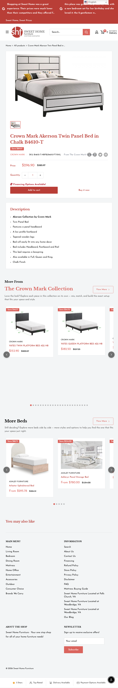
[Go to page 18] (72, 405)
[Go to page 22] (82, 405)
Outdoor (10, 584)
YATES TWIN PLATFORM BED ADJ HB (28, 346)
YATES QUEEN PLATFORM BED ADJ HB (81, 344)
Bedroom (10, 556)
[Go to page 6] (43, 405)
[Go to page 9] (50, 405)
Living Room (12, 551)
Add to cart (34, 190)
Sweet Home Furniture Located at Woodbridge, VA (81, 603)
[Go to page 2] (33, 405)
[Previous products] (6, 354)
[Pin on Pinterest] (95, 155)
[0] (102, 32)
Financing (69, 561)
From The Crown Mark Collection (80, 155)
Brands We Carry (14, 593)
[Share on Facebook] (89, 155)
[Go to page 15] (65, 405)
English (92, 2)
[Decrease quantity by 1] (25, 175)
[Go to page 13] (60, 405)
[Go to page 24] (87, 405)
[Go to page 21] (79, 405)
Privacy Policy (71, 575)
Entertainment (13, 575)
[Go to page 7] (45, 405)
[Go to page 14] (62, 405)
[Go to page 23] (84, 405)
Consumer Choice (15, 589)
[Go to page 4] (38, 405)
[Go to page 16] (67, 405)
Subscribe (73, 650)
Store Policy (70, 570)
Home (8, 46)
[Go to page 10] (53, 405)
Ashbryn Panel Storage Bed (74, 477)
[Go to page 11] (55, 405)
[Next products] (111, 354)
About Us (69, 551)
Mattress (10, 565)
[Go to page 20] (77, 405)
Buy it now (84, 190)
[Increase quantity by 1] (40, 175)
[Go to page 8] (48, 405)
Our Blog (69, 617)
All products (19, 46)
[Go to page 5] (40, 405)
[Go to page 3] (35, 405)
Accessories (11, 579)
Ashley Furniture (18, 482)
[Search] (86, 32)
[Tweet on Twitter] (100, 155)
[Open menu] (7, 32)
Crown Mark (17, 155)
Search (67, 547)
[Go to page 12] (57, 405)
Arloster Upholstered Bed (21, 486)
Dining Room (12, 561)
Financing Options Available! (29, 184)
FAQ (66, 584)
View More (101, 289)
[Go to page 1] (31, 405)
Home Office (12, 570)
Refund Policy (71, 565)
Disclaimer (69, 579)
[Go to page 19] (75, 405)
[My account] (96, 32)
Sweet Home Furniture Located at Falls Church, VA (84, 595)
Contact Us (70, 556)
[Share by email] (106, 155)
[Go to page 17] (70, 405)
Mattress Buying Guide (76, 589)
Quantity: (15, 175)
